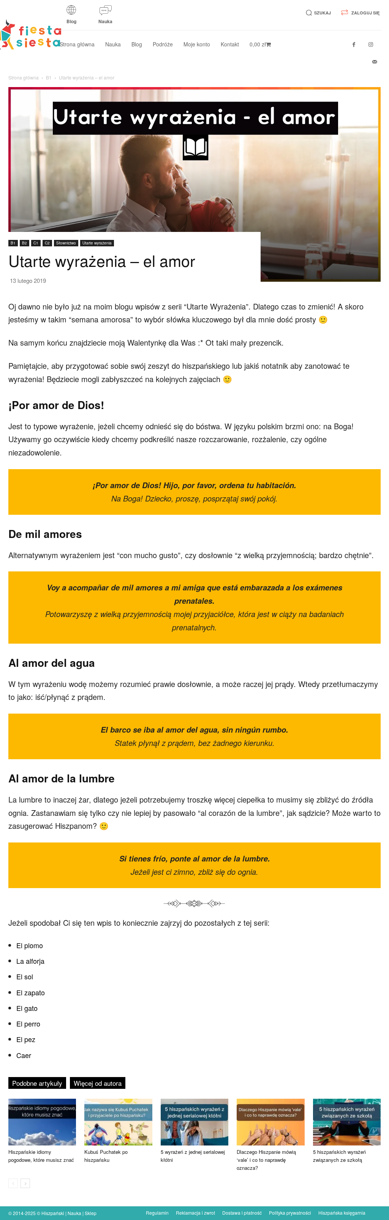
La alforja (30, 961)
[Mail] (374, 61)
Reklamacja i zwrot (195, 1212)
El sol (24, 976)
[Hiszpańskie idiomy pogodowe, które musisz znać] (42, 1122)
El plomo (29, 945)
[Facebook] (354, 44)
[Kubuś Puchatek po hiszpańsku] (118, 1122)
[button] (317, 12)
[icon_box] (71, 17)
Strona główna (23, 77)
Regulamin (157, 1212)
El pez (25, 1039)
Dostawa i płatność (242, 1212)
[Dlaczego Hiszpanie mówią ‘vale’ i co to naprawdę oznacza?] (270, 1122)
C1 (35, 243)
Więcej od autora (98, 1083)
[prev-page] (13, 1183)
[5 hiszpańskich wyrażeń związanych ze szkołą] (347, 1122)
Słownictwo (66, 243)
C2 (47, 243)
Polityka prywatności (290, 1212)
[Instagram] (371, 44)
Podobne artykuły (37, 1083)
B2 (24, 243)
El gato (27, 1008)
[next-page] (25, 1183)
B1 (49, 77)
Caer (23, 1055)
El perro (28, 1023)
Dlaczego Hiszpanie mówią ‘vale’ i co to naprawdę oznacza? (266, 1159)
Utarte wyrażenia (97, 243)
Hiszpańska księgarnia (341, 1212)
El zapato (30, 992)
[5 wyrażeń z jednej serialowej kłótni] (194, 1122)
